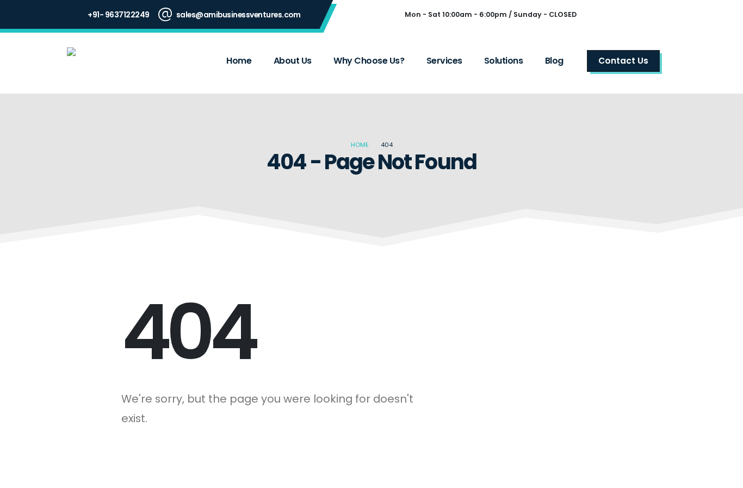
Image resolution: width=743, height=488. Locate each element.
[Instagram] (630, 15)
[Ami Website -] (111, 60)
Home (238, 60)
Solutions (503, 60)
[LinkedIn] (660, 15)
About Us (293, 60)
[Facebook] (601, 15)
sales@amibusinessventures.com (238, 14)
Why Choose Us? (368, 60)
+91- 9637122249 (119, 14)
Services (444, 60)
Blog (554, 60)
